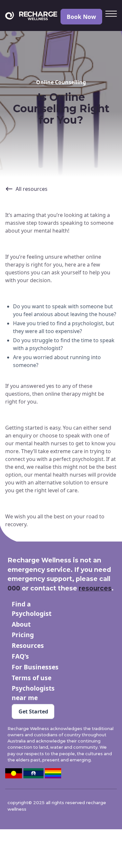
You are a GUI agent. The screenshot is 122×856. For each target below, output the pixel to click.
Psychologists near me (33, 693)
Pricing (23, 634)
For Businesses (35, 667)
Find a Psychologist (31, 609)
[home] (31, 16)
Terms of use (31, 677)
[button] (111, 14)
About (21, 624)
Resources (28, 645)
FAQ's (20, 656)
